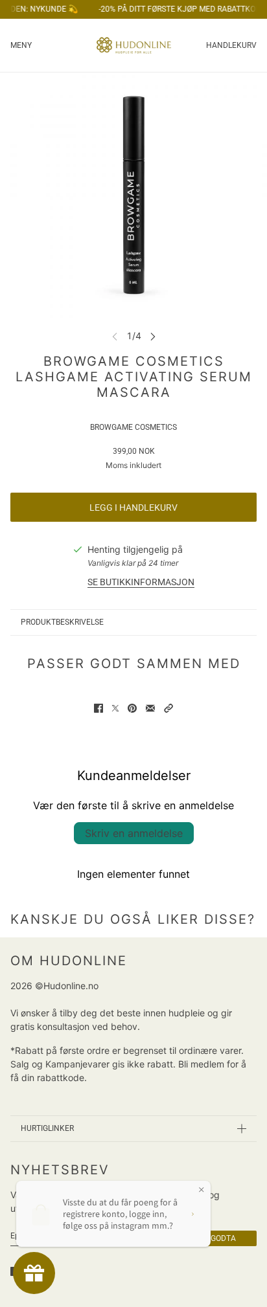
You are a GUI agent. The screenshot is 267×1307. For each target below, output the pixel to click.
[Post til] (115, 708)
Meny (21, 45)
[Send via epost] (150, 708)
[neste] (153, 335)
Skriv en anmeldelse (134, 833)
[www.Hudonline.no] (134, 45)
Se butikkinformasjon (140, 581)
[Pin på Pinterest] (132, 708)
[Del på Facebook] (98, 708)
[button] (168, 708)
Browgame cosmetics (133, 427)
